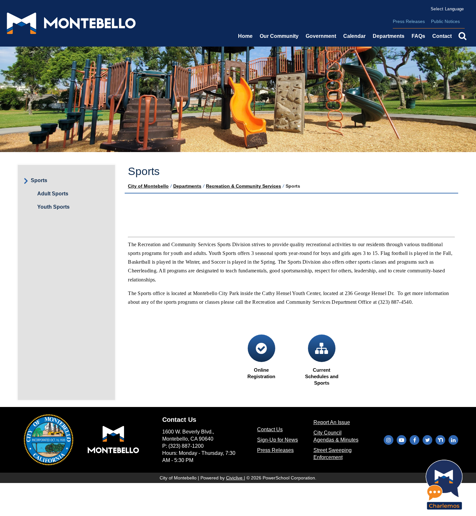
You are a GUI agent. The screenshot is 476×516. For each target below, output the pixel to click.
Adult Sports (52, 193)
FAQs (418, 36)
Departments (187, 186)
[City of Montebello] (71, 23)
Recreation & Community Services (243, 186)
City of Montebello (148, 186)
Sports (39, 180)
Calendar (354, 36)
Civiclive (235, 477)
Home (245, 36)
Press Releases (409, 21)
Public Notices (445, 21)
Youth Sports (53, 207)
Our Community (279, 36)
